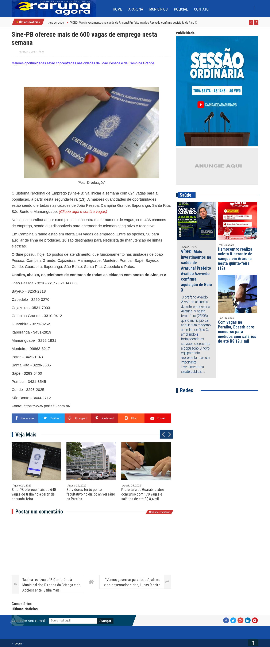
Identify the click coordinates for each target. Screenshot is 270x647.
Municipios (158, 9)
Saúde (185, 195)
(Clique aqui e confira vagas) (83, 211)
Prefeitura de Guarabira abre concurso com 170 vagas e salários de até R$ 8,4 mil (142, 494)
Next (256, 24)
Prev (251, 24)
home (117, 9)
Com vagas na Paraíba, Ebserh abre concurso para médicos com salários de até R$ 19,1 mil (237, 332)
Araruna (135, 9)
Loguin (19, 643)
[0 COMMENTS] (64, 22)
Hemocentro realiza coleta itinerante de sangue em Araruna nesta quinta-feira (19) (235, 259)
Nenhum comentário (31, 51)
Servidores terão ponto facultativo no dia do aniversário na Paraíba (90, 494)
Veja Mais (25, 434)
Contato (201, 9)
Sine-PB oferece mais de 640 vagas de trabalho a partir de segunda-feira (34, 494)
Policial (181, 9)
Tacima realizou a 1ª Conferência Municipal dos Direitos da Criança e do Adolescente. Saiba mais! (51, 584)
